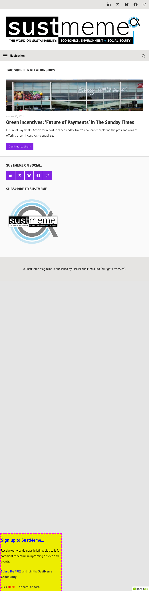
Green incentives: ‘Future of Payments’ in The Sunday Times (70, 122)
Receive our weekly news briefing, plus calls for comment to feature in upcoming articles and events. (31, 556)
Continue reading (19, 146)
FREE (18, 571)
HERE (11, 587)
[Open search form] (143, 55)
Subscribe (8, 571)
